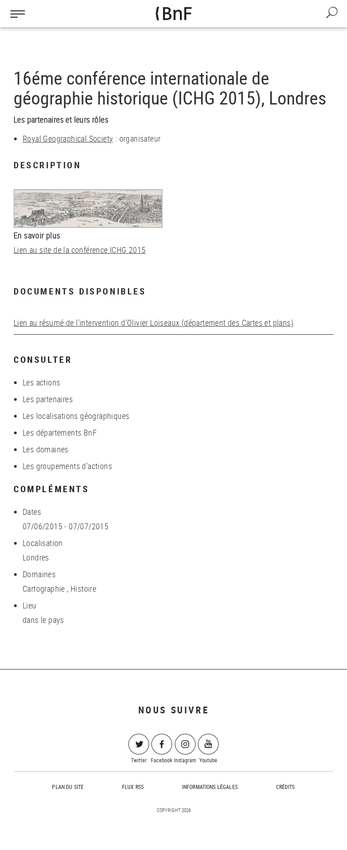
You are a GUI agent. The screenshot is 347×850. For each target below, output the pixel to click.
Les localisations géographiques (76, 415)
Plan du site (68, 786)
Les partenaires (48, 399)
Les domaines (46, 449)
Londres (36, 557)
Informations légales (210, 786)
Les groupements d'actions (67, 466)
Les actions (41, 382)
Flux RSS (133, 786)
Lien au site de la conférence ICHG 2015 (80, 249)
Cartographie (44, 588)
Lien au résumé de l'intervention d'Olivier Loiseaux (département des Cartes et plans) (153, 322)
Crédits (285, 786)
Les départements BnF (60, 432)
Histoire (83, 588)
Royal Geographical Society (68, 138)
